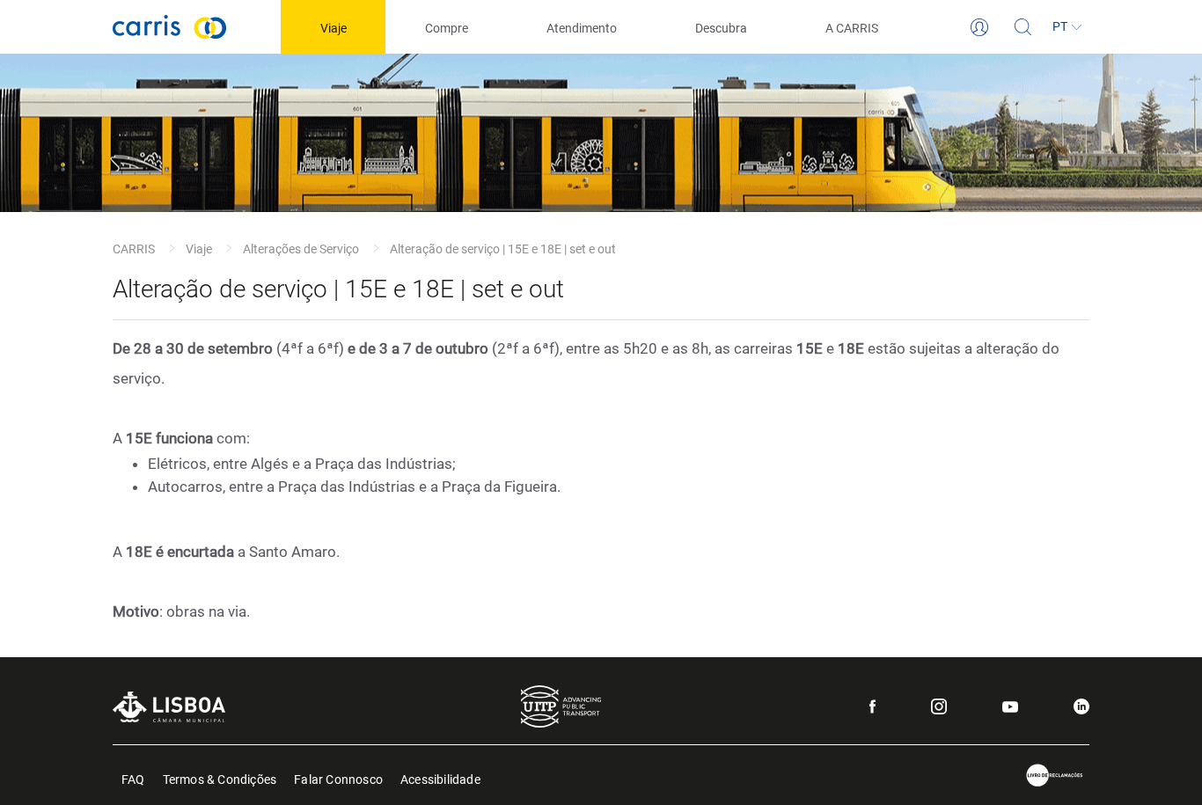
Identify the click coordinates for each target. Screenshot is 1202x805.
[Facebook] (872, 706)
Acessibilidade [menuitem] (440, 778)
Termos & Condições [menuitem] (220, 778)
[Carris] (170, 26)
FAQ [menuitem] (133, 778)
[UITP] (561, 706)
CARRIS (134, 249)
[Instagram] (939, 706)
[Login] (979, 27)
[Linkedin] (1081, 706)
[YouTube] (1010, 707)
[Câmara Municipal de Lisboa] (169, 707)
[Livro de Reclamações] (1055, 775)
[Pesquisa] (1023, 27)
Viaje (199, 249)
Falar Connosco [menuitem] (338, 778)
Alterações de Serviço (301, 249)
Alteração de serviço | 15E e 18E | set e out (503, 249)
